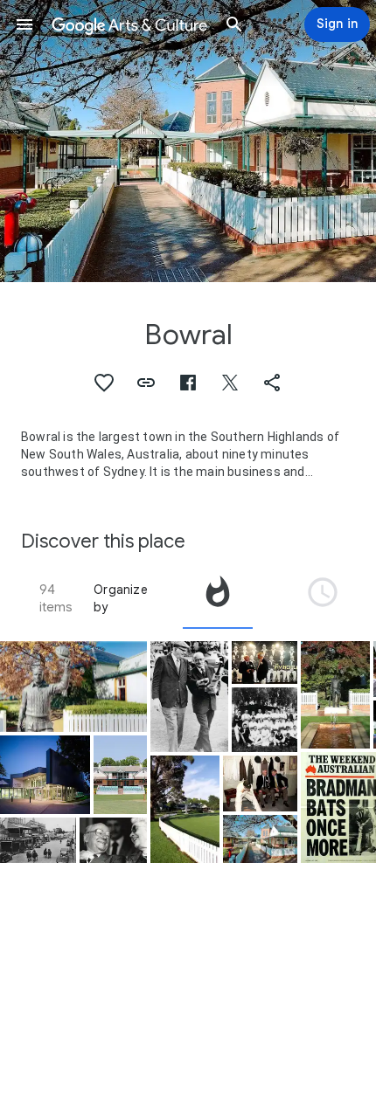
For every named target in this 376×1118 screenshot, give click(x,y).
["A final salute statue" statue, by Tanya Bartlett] (335, 695)
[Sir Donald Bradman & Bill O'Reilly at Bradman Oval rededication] (189, 696)
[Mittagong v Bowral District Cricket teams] (264, 719)
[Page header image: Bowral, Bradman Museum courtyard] (188, 141)
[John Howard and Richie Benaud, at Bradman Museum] (264, 662)
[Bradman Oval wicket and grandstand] (120, 774)
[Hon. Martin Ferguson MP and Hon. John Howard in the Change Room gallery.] (260, 783)
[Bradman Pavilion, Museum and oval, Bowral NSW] (184, 809)
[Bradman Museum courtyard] (260, 839)
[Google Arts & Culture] (129, 24)
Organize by (121, 598)
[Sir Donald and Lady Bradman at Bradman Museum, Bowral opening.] (113, 840)
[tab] (218, 598)
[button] (24, 24)
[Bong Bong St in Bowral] (38, 840)
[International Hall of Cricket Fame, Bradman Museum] (45, 774)
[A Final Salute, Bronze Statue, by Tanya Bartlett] (73, 687)
